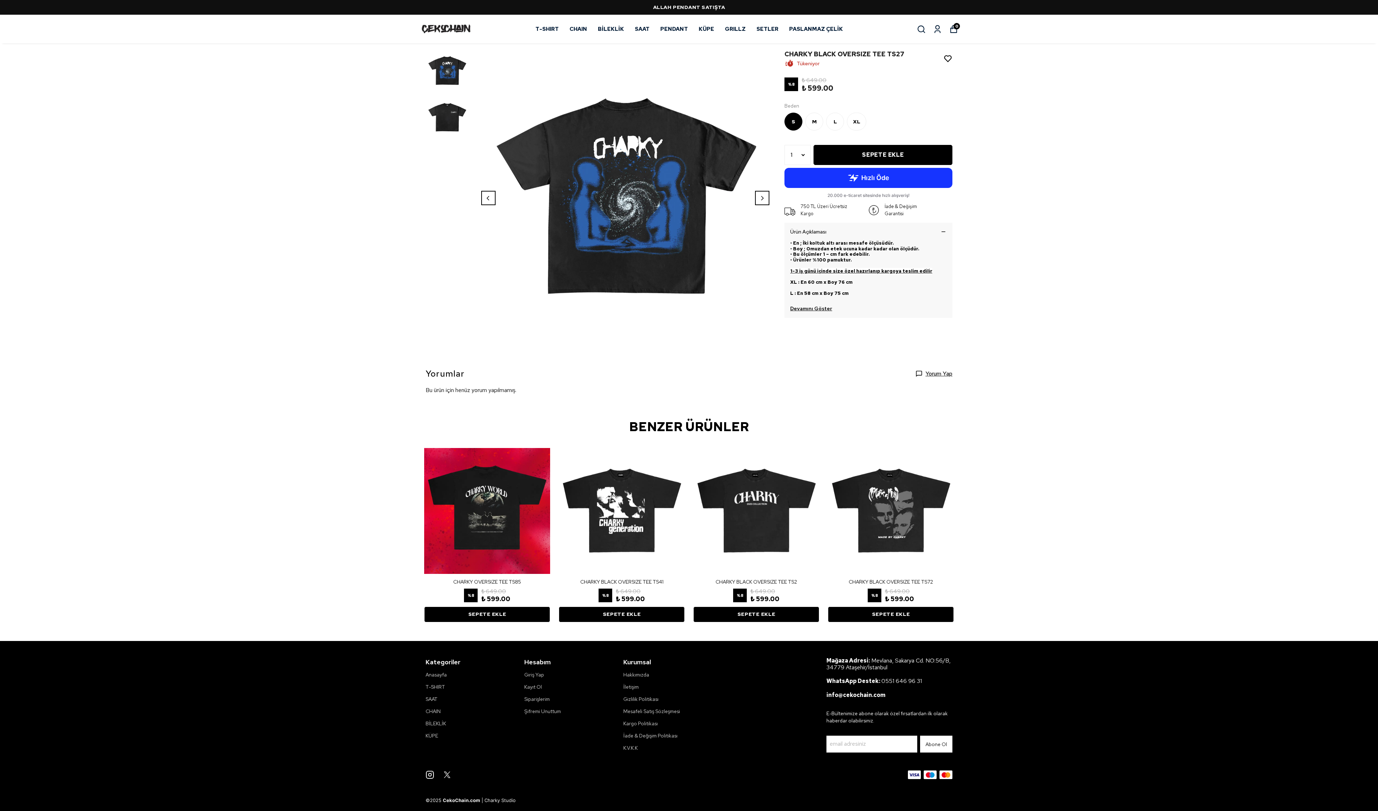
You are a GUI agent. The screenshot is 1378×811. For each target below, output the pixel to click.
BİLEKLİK (611, 29)
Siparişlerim (537, 699)
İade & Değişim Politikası (650, 735)
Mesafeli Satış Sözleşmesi (651, 711)
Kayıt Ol (533, 687)
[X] (447, 774)
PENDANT (674, 29)
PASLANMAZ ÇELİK (816, 29)
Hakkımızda (636, 674)
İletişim (631, 687)
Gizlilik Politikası (640, 699)
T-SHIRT (547, 29)
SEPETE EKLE (883, 155)
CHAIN (578, 29)
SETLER (767, 29)
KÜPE (706, 29)
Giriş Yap (534, 674)
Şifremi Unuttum (542, 711)
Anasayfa (436, 674)
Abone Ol (936, 744)
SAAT (642, 29)
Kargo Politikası (640, 723)
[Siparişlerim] (937, 29)
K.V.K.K (630, 748)
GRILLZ (735, 29)
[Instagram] (430, 774)
